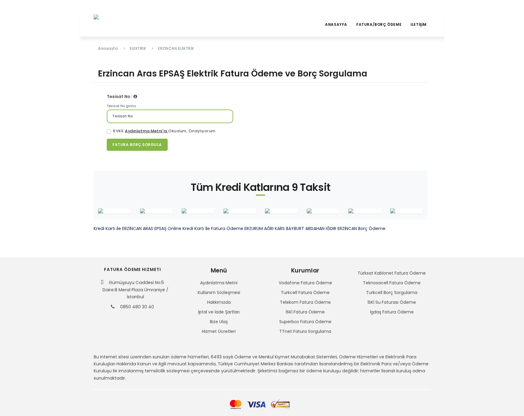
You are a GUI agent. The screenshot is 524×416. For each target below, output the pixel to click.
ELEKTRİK (138, 48)
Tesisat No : (120, 96)
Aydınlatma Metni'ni (146, 131)
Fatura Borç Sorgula (137, 144)
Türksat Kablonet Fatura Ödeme (392, 273)
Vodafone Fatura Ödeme (305, 283)
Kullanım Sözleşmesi (219, 292)
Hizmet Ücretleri (219, 331)
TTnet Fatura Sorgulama (305, 331)
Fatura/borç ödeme (378, 24)
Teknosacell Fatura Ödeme (392, 283)
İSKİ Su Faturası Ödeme (392, 302)
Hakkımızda (219, 302)
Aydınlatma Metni (218, 283)
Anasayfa (336, 24)
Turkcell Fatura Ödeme (305, 292)
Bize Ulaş (219, 322)
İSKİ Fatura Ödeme (305, 312)
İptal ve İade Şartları (219, 312)
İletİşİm (419, 24)
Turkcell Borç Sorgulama (391, 292)
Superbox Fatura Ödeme (305, 322)
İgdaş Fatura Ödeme (392, 312)
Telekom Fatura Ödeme (305, 302)
